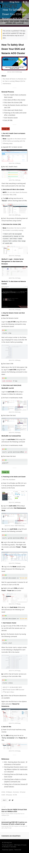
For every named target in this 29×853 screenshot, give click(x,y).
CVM (15, 795)
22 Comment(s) (18, 22)
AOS (4, 795)
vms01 (12, 545)
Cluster (23, 792)
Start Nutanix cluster (11, 118)
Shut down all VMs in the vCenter (14, 100)
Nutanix (9, 795)
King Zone (14, 2)
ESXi (4, 792)
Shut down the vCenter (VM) (13, 102)
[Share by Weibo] (9, 800)
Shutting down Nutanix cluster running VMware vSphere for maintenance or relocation (16, 769)
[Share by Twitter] (12, 800)
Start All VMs (8, 120)
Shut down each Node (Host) (13, 110)
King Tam (5, 22)
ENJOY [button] (5, 800)
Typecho (11, 850)
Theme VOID (17, 850)
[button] (2, 2)
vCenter (16, 792)
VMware (9, 792)
